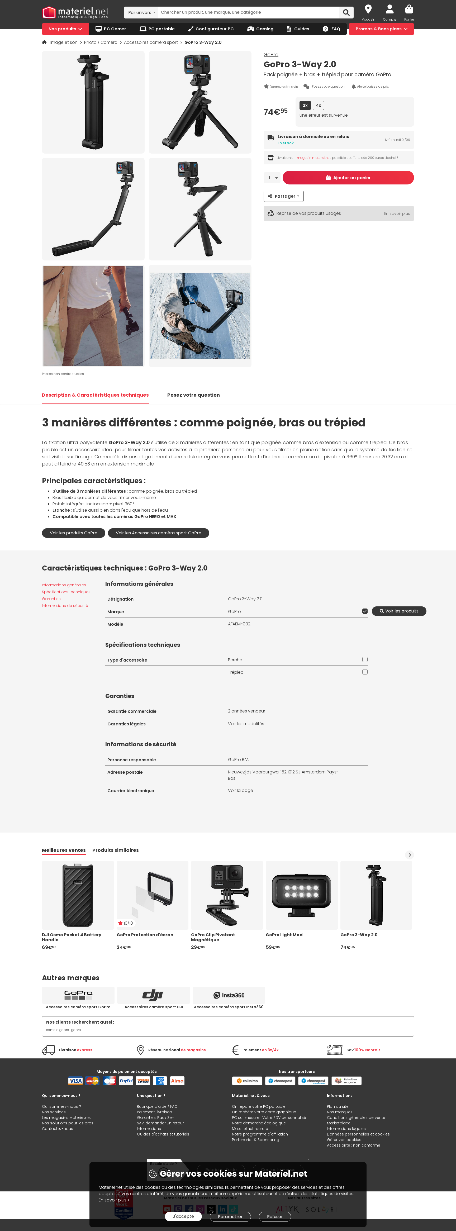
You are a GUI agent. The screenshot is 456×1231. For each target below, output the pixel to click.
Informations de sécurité (65, 605)
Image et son (64, 42)
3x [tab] (305, 105)
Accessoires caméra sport (151, 42)
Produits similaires (115, 850)
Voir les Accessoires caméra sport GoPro (158, 533)
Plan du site (338, 1106)
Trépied (236, 672)
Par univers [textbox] (139, 12)
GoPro (271, 54)
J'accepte (183, 1216)
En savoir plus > (114, 1200)
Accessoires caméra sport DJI (154, 1007)
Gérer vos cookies (344, 1139)
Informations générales (64, 585)
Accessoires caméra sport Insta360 (229, 1007)
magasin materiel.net (314, 157)
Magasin (368, 19)
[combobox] (141, 12)
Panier (409, 19)
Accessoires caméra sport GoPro (78, 1007)
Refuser (275, 1217)
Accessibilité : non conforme (353, 1145)
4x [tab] (318, 105)
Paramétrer (230, 1217)
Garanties (51, 598)
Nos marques (340, 1112)
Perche (235, 660)
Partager (285, 196)
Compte (389, 19)
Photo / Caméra (101, 42)
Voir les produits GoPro (73, 533)
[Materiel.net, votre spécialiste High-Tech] (75, 12)
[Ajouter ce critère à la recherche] (364, 611)
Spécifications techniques (66, 592)
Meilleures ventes (64, 850)
